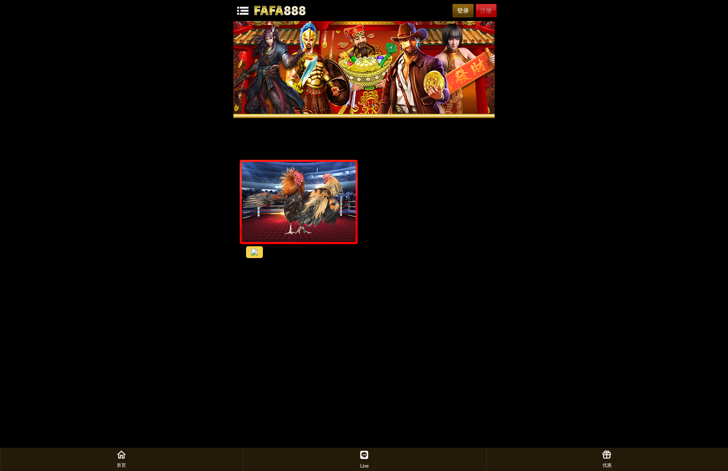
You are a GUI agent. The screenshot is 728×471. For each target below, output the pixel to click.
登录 (463, 10)
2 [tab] (364, 105)
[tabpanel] (364, 67)
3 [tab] (372, 105)
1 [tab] (355, 105)
